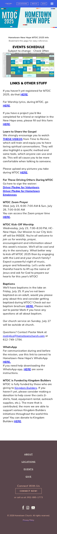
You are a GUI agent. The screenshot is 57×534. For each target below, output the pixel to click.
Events (28, 469)
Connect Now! (28, 491)
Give (44, 4)
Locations (22, 4)
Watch (35, 4)
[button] (50, 4)
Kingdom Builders (26, 387)
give (28, 477)
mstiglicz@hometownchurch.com (24, 335)
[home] (10, 4)
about (28, 454)
